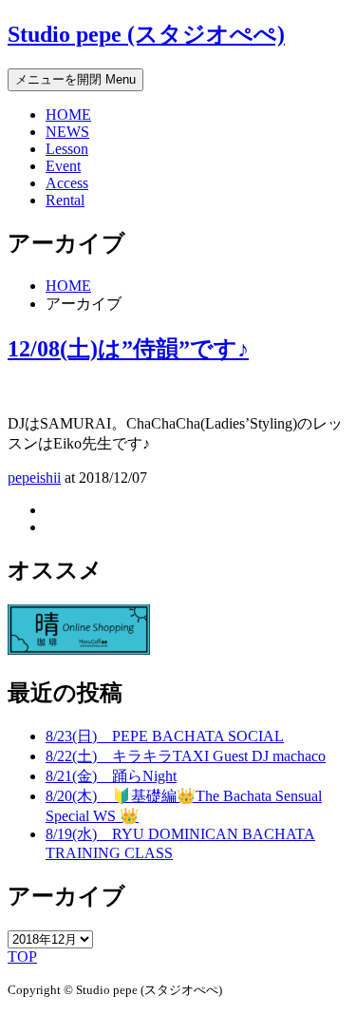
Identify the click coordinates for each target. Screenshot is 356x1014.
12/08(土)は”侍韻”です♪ (128, 348)
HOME (68, 114)
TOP (22, 956)
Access (67, 183)
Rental (65, 200)
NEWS (67, 132)
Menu (75, 79)
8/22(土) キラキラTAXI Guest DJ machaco (186, 756)
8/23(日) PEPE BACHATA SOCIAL (165, 736)
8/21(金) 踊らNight (111, 776)
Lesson (67, 149)
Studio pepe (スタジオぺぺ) (146, 34)
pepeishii (34, 477)
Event (63, 166)
